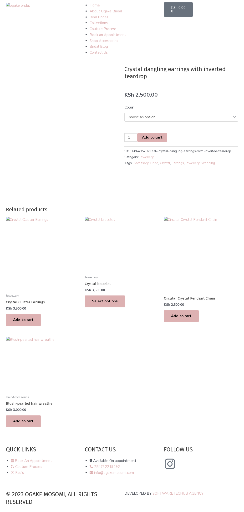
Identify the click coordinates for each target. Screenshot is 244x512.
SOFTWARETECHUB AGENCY (177, 493)
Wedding (208, 163)
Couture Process (103, 28)
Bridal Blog (99, 46)
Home (95, 5)
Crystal (165, 163)
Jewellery (147, 157)
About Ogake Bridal (106, 11)
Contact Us (99, 52)
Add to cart (152, 137)
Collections (99, 23)
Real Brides (99, 17)
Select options (105, 301)
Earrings (178, 163)
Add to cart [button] (23, 319)
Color (128, 107)
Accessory (141, 163)
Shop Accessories (104, 40)
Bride (154, 163)
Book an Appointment (108, 34)
